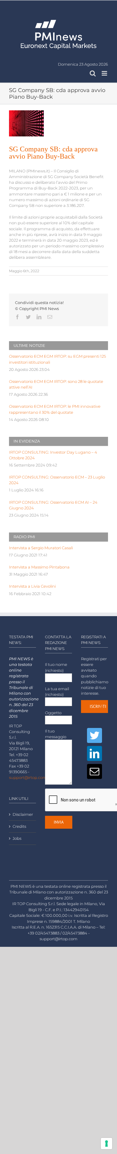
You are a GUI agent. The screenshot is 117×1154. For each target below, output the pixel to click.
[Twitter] (94, 735)
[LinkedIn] (94, 753)
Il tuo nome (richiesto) (56, 667)
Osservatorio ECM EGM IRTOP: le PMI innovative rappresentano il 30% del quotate (54, 409)
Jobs (17, 838)
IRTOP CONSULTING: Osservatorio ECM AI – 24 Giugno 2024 (53, 505)
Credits (19, 826)
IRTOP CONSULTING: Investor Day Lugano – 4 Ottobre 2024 (53, 455)
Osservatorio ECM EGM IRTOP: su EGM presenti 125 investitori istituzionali (57, 359)
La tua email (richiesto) (57, 692)
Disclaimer (23, 814)
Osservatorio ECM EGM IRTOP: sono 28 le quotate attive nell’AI (56, 384)
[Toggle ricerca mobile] (93, 73)
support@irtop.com (28, 777)
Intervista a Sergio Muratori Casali (41, 548)
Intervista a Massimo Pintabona (39, 567)
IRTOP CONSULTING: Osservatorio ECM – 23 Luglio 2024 (57, 480)
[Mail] (94, 771)
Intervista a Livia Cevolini (32, 586)
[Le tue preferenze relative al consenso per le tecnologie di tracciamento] (106, 1143)
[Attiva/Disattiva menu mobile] (105, 73)
